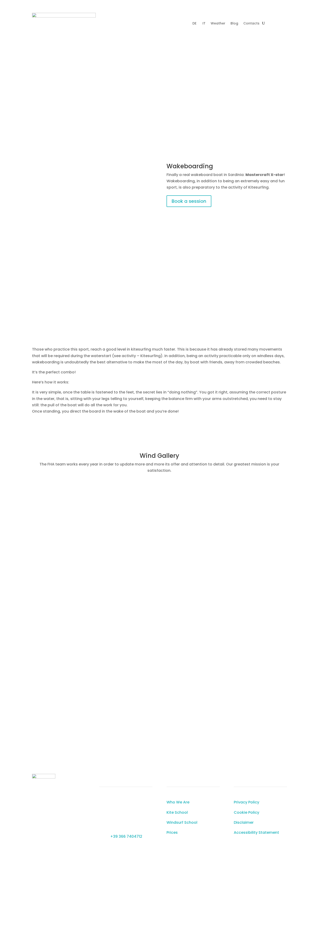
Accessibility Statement (256, 832)
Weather (218, 24)
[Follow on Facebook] (99, 30)
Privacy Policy (246, 802)
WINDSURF (154, 52)
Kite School (177, 812)
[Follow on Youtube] (127, 30)
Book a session (189, 201)
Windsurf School (182, 822)
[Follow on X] (118, 30)
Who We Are (178, 802)
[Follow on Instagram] (109, 30)
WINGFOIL (176, 52)
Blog (234, 24)
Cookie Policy (246, 812)
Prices (172, 832)
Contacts (251, 24)
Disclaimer (244, 822)
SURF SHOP (226, 52)
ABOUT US (248, 52)
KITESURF (133, 52)
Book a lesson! (157, 119)
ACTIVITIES (198, 52)
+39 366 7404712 (126, 836)
